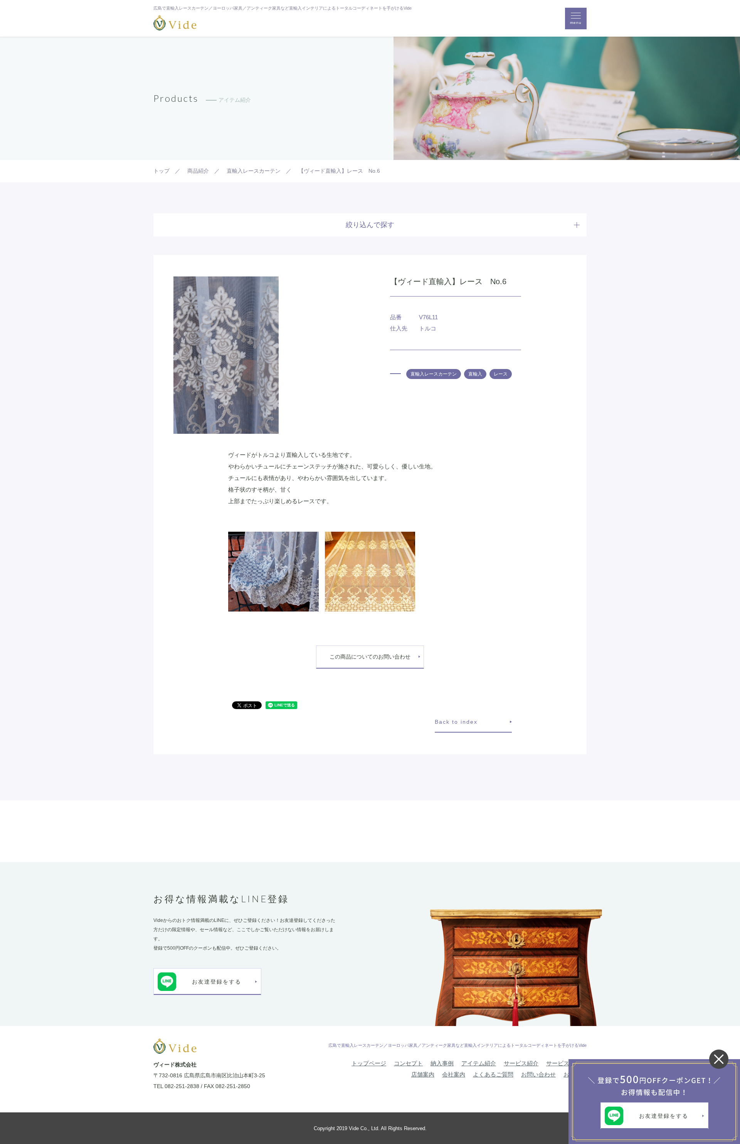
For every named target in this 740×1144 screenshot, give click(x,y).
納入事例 (442, 1063)
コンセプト (408, 1063)
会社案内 (453, 1074)
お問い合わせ (538, 1074)
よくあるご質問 (493, 1074)
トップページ (369, 1063)
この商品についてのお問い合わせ (370, 657)
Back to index (456, 722)
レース (501, 374)
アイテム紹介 (478, 1063)
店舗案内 (422, 1074)
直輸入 (475, 374)
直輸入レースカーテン (433, 374)
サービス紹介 (521, 1063)
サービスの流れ (566, 1063)
